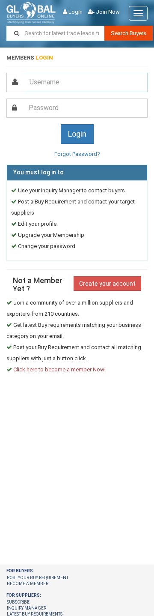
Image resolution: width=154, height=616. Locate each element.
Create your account (107, 283)
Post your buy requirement (37, 577)
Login (75, 12)
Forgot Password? (77, 154)
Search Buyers (128, 33)
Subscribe (18, 602)
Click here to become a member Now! (59, 369)
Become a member (27, 583)
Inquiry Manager (26, 608)
